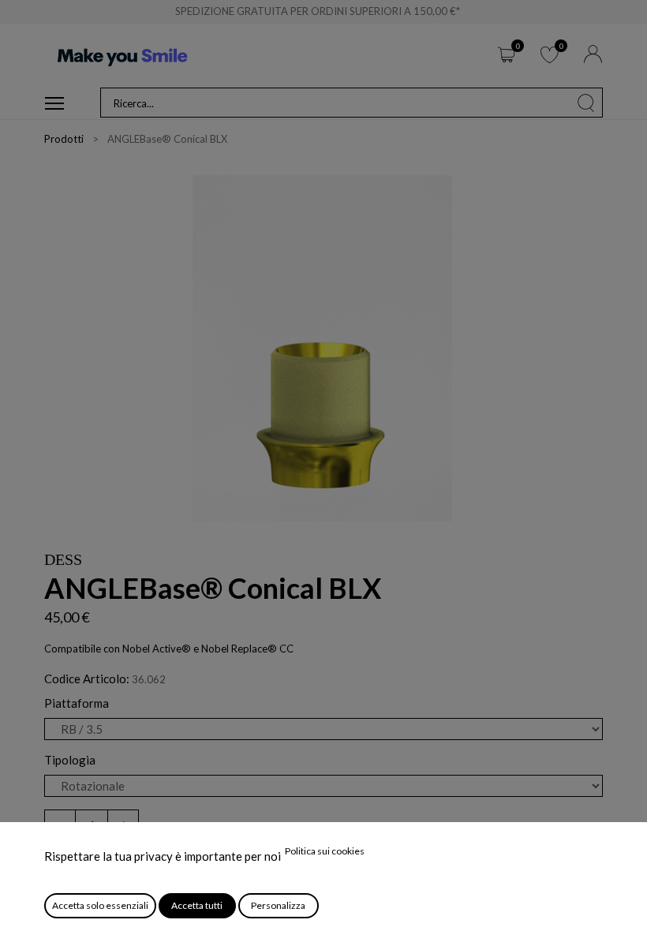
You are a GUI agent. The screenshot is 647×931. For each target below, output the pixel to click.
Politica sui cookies (325, 851)
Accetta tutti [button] (197, 905)
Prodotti (64, 139)
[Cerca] (586, 103)
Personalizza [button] (278, 905)
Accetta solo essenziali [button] (100, 905)
